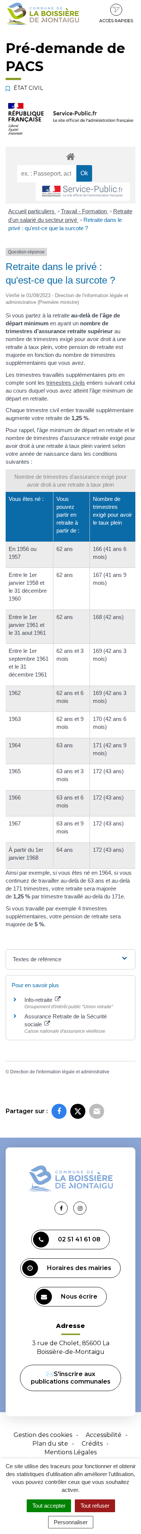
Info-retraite (39, 1000)
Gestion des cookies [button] (43, 1434)
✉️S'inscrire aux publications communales (71, 1377)
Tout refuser (94, 1505)
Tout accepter (48, 1505)
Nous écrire (79, 1296)
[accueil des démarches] (70, 156)
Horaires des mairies (79, 1268)
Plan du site (50, 1443)
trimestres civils (65, 382)
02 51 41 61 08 (79, 1239)
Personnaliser (71, 1522)
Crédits (92, 1443)
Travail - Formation (84, 211)
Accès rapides (116, 20)
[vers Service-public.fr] (83, 191)
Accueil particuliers (32, 211)
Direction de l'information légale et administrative (59, 1071)
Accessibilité (103, 1434)
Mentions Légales (70, 1452)
